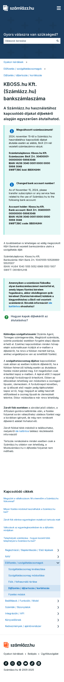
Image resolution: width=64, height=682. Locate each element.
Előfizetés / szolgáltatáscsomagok (23, 68)
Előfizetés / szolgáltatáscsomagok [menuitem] (24, 562)
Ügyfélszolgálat (49, 653)
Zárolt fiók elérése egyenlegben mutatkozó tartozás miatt (32, 519)
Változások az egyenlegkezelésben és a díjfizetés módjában (29, 529)
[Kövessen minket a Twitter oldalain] (19, 663)
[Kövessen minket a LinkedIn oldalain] (38, 663)
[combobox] (29, 41)
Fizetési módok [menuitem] (16, 594)
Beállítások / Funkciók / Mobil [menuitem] (22, 600)
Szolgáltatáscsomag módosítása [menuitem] (26, 575)
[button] (58, 550)
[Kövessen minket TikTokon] (32, 663)
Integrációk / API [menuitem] (14, 613)
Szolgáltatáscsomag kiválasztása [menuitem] (26, 569)
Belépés (32, 653)
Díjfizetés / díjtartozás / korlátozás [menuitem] (28, 588)
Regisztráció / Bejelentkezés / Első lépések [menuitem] (29, 550)
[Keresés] (57, 41)
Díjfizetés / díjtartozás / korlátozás (23, 75)
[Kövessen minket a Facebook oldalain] (6, 663)
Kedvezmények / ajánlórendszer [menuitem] (23, 626)
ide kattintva (22, 431)
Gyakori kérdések (13, 62)
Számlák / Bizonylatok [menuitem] (17, 607)
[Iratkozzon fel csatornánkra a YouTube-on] (25, 663)
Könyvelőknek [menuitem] (13, 619)
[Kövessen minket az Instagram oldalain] (12, 663)
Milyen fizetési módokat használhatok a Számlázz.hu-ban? (30, 510)
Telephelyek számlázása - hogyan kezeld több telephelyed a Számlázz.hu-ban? (27, 539)
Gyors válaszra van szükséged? (31, 34)
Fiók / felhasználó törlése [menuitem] (22, 581)
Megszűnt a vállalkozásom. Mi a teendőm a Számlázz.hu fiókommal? (31, 500)
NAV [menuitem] (7, 556)
